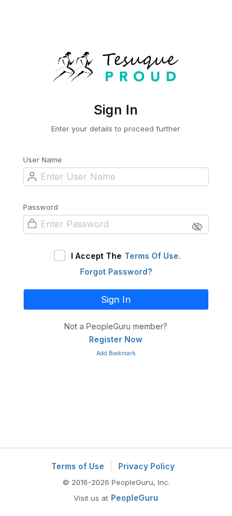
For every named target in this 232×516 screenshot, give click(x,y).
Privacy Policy (146, 466)
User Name (42, 159)
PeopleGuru (134, 497)
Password (40, 206)
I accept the (126, 256)
